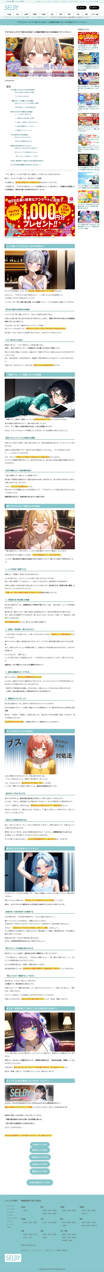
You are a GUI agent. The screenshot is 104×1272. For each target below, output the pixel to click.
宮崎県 (74, 1237)
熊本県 (64, 1237)
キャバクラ (38, 1)
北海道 (25, 1210)
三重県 (64, 1225)
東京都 (94, 1210)
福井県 (54, 1222)
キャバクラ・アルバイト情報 (22, 17)
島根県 (30, 1234)
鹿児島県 (64, 1240)
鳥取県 (25, 1234)
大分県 (69, 1237)
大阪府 (94, 1222)
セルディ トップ (8, 17)
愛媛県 (54, 1234)
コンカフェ (64, 1)
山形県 (49, 1213)
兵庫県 (84, 1225)
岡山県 (35, 1234)
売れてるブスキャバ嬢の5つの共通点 (21, 112)
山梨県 (30, 1222)
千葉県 (89, 1210)
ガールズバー (55, 1)
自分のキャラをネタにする (23, 137)
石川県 (49, 1222)
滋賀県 (84, 1222)
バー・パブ (90, 1)
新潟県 (25, 1222)
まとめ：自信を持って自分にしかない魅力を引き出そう (27, 161)
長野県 (35, 1222)
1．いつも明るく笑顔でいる (23, 114)
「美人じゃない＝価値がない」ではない (27, 156)
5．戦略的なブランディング (23, 130)
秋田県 (45, 1213)
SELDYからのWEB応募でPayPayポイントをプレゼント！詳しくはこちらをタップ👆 (30, 237)
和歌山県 (94, 1225)
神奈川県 (84, 1213)
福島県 (54, 1213)
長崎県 (74, 1234)
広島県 (25, 1237)
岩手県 (49, 1210)
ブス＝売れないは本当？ (22, 96)
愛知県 (74, 1222)
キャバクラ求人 (11, 1)
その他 (96, 1)
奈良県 (89, 1225)
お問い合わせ (49, 1250)
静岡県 (69, 1222)
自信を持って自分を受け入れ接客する (26, 148)
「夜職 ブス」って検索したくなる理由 (22, 101)
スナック (82, 1)
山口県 (30, 1237)
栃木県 (69, 1210)
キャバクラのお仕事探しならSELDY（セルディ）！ (26, 165)
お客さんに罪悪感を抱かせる (23, 141)
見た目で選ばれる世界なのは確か (25, 92)
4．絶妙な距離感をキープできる (24, 126)
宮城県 (54, 1210)
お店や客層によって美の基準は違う (25, 107)
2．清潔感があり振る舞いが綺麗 (24, 118)
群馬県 (74, 1210)
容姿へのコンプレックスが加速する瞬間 (27, 103)
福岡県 (64, 1234)
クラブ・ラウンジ (73, 1)
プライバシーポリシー (37, 1250)
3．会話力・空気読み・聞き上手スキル (26, 122)
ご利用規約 (57, 1250)
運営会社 (64, 1250)
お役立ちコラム (25, 1250)
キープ (82, 7)
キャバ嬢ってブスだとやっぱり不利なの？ (23, 90)
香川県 (49, 1234)
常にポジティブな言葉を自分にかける (26, 152)
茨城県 (64, 1210)
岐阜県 (64, 1222)
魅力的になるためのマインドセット (21, 146)
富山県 (45, 1222)
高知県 (45, 1237)
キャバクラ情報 (19, 1)
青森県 (45, 1210)
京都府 (89, 1222)
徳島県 (45, 1234)
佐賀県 (69, 1234)
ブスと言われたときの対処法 (19, 135)
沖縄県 (70, 1240)
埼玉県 (84, 1210)
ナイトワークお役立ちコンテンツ (39, 17)
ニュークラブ (46, 1)
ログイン (94, 7)
